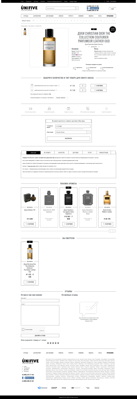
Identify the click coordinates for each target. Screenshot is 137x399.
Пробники (110, 16)
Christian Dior (38, 26)
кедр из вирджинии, (99, 58)
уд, (111, 54)
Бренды (26, 16)
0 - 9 (113, 21)
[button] (61, 97)
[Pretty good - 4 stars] (56, 343)
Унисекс (61, 16)
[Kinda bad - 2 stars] (50, 343)
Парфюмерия (24, 26)
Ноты (100, 16)
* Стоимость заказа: (50, 126)
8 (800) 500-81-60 (92, 10)
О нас (25, 366)
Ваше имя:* (23, 298)
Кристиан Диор (32, 166)
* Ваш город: (50, 132)
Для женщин (49, 16)
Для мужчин (37, 16)
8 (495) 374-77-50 (92, 6)
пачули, (109, 53)
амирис (96, 56)
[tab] (33, 152)
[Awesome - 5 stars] (58, 343)
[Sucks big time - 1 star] (48, 343)
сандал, (105, 53)
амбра (105, 58)
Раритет (71, 16)
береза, (101, 53)
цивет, (109, 54)
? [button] (58, 85)
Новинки (80, 16)
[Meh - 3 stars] (53, 343)
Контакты (26, 371)
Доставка (26, 369)
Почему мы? (27, 368)
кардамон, (104, 54)
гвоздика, (99, 54)
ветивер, (104, 51)
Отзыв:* (23, 304)
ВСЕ (34, 21)
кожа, (113, 54)
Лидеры (91, 16)
